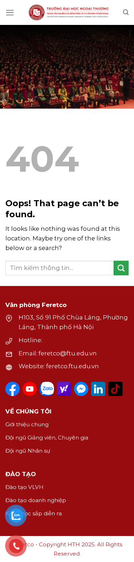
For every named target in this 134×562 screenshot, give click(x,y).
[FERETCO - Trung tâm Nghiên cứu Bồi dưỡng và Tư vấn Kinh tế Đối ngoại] (69, 12)
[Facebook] (12, 389)
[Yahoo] (64, 389)
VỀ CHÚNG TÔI (28, 411)
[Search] (126, 12)
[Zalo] (47, 389)
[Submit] (121, 268)
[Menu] (10, 13)
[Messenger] (81, 389)
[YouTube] (30, 389)
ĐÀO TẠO (20, 474)
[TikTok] (115, 389)
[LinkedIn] (98, 389)
